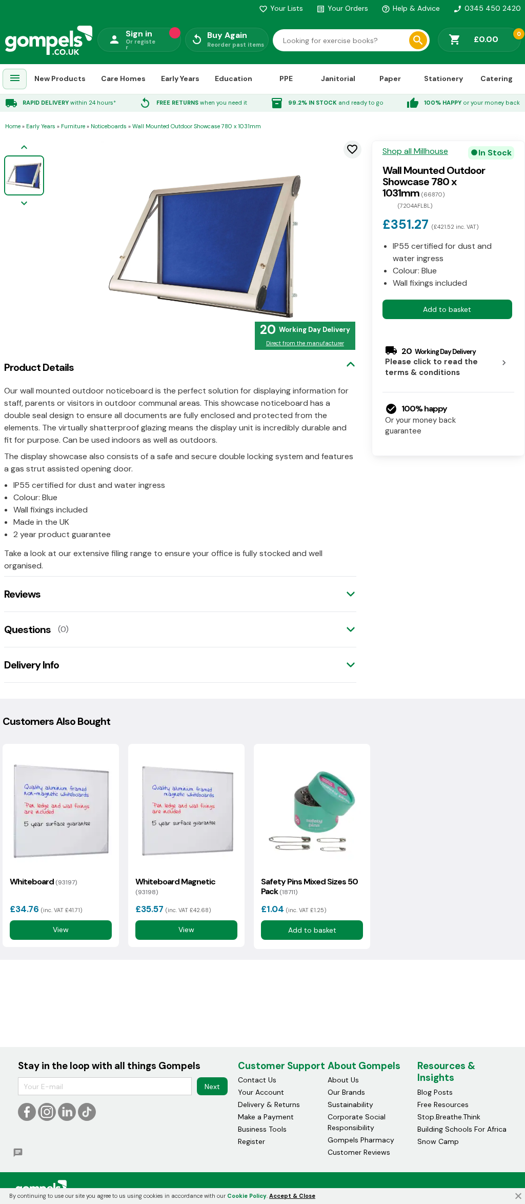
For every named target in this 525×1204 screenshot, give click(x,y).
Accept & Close (292, 1195)
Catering (496, 78)
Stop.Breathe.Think (448, 1116)
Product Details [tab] (39, 367)
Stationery (443, 78)
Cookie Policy (247, 1195)
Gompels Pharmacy (361, 1139)
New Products (60, 78)
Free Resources (443, 1104)
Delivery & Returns (269, 1104)
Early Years (180, 78)
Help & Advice (410, 8)
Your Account (261, 1092)
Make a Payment (266, 1116)
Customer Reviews (359, 1152)
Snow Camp (438, 1141)
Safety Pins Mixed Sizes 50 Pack (309, 886)
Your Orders (342, 8)
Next (212, 1086)
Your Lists (281, 8)
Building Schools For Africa (462, 1129)
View (61, 930)
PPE (286, 78)
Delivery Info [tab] (31, 665)
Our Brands (346, 1092)
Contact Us (257, 1079)
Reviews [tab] (22, 594)
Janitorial (338, 78)
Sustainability (350, 1104)
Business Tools (262, 1129)
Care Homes (123, 78)
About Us (343, 1079)
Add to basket (447, 309)
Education (233, 78)
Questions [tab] (27, 629)
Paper (390, 78)
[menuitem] (15, 79)
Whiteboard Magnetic (175, 886)
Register (251, 1141)
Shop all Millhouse (415, 151)
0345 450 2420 (487, 8)
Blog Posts (435, 1092)
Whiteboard (43, 881)
